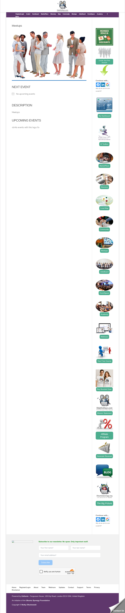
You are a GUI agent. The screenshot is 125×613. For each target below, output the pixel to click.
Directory (53, 14)
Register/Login (20, 14)
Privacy (97, 587)
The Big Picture (104, 503)
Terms (88, 587)
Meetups (74, 14)
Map (59, 14)
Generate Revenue (104, 456)
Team (43, 587)
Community (66, 14)
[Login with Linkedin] (103, 85)
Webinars (104, 337)
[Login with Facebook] (98, 85)
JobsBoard (82, 14)
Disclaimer (16, 590)
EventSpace (91, 14)
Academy (100, 14)
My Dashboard (104, 116)
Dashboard (35, 14)
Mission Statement (104, 413)
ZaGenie (24, 596)
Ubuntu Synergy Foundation (38, 600)
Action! (28, 14)
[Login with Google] (107, 85)
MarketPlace (44, 14)
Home (14, 587)
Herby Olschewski (28, 605)
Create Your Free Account (104, 61)
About (36, 587)
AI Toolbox (104, 144)
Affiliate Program (104, 435)
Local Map (104, 208)
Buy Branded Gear (104, 389)
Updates (62, 587)
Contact (71, 587)
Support (80, 587)
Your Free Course (104, 361)
